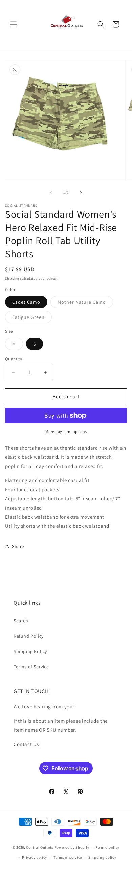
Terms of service (67, 857)
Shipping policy (102, 857)
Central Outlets (39, 847)
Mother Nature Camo (85, 303)
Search (21, 621)
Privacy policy (34, 857)
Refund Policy (29, 636)
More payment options (66, 431)
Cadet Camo (26, 302)
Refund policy (107, 847)
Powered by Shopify (71, 847)
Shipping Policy (30, 651)
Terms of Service (31, 667)
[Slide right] (80, 192)
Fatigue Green (32, 318)
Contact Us (26, 744)
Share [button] (18, 546)
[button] (13, 24)
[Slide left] (51, 192)
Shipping (12, 278)
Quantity (13, 359)
